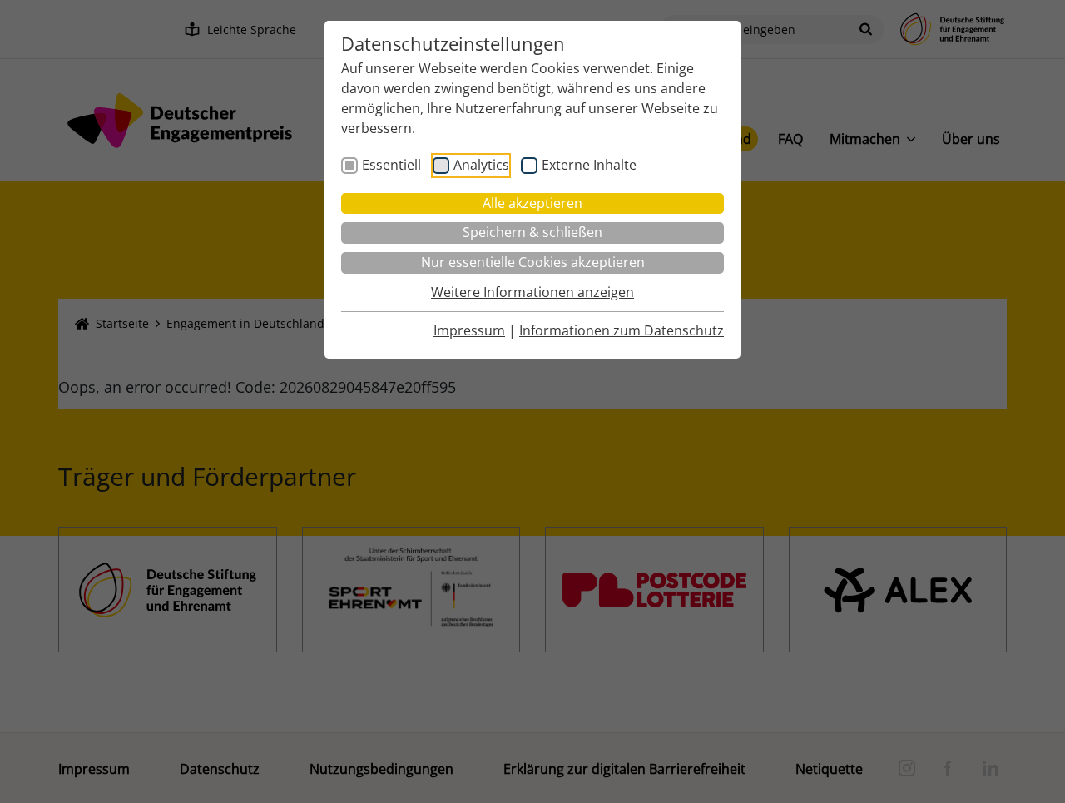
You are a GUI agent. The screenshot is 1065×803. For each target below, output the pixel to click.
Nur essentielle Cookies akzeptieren (533, 262)
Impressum (469, 330)
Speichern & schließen (532, 232)
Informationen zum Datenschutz (621, 330)
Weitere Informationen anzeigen (532, 292)
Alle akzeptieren (532, 203)
